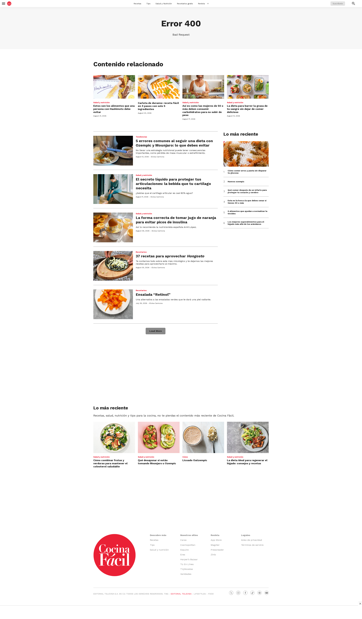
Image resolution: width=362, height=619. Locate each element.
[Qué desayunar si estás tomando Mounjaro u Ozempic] (159, 437)
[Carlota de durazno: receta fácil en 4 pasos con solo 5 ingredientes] (159, 87)
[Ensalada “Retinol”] (113, 304)
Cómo (185, 457)
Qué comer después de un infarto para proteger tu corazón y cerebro (247, 191)
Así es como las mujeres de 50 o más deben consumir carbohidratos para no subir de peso (202, 110)
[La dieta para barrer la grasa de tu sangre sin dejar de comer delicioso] (248, 87)
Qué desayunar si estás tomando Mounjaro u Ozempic (157, 462)
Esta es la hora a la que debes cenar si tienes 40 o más (247, 201)
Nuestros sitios (189, 535)
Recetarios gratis (185, 3)
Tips (148, 3)
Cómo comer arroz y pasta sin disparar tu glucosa (247, 171)
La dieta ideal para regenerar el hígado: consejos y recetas (247, 462)
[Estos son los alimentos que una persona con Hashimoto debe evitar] (114, 87)
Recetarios (141, 252)
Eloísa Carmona (157, 157)
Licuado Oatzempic (194, 460)
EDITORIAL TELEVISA (181, 594)
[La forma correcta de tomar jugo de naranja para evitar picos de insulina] (113, 227)
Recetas (137, 3)
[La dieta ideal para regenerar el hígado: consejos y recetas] (248, 437)
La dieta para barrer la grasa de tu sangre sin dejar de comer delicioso (247, 108)
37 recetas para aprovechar (170, 256)
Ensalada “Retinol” (153, 294)
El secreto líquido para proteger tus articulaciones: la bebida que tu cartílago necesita (173, 183)
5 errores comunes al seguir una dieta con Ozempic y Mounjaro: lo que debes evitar (174, 143)
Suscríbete (338, 3)
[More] (208, 3)
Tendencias (141, 137)
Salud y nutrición (101, 102)
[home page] (9, 3)
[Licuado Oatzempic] (203, 437)
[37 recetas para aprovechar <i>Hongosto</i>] (113, 266)
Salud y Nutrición (164, 3)
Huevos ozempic (236, 181)
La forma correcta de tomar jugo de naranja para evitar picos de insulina (176, 220)
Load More (155, 331)
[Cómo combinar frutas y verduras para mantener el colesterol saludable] (114, 437)
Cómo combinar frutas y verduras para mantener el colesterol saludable (110, 463)
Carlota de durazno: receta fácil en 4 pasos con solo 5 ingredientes (158, 106)
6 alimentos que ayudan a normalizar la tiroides (247, 212)
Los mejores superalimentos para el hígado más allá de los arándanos (246, 223)
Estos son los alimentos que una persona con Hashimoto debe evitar (114, 108)
